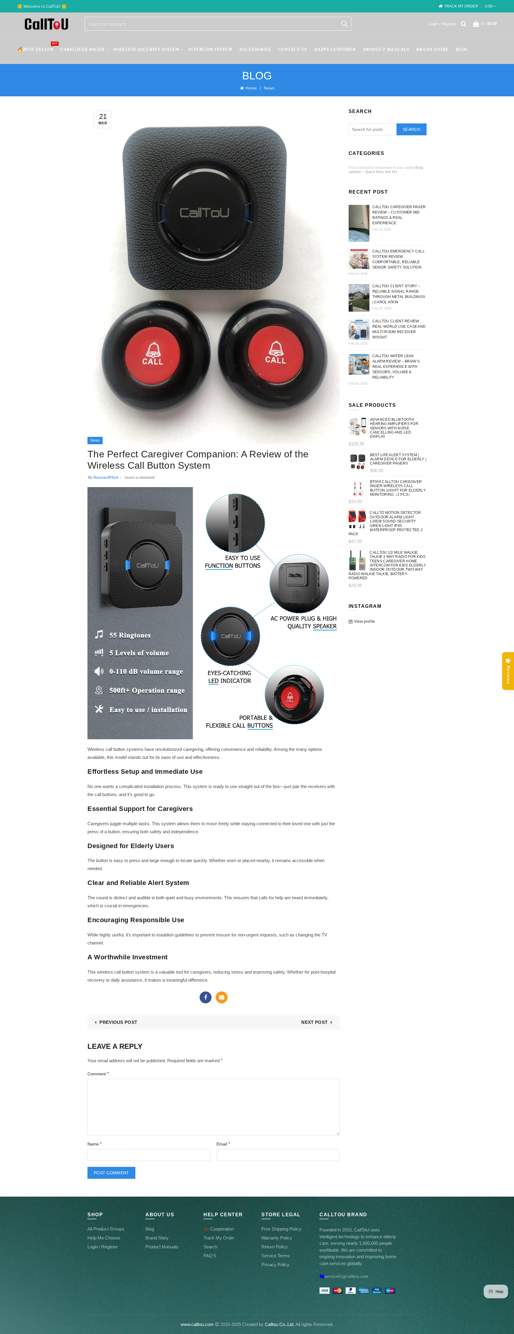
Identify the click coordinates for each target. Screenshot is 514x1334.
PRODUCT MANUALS (386, 49)
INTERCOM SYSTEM (210, 49)
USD (489, 6)
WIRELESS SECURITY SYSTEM (146, 49)
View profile (364, 621)
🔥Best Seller (37, 47)
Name (94, 1143)
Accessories (255, 49)
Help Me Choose (103, 1237)
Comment (98, 1073)
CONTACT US (292, 49)
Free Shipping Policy (281, 1228)
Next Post (314, 1022)
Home (251, 88)
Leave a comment (140, 477)
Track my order (461, 6)
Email (222, 997)
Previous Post (118, 1022)
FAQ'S (209, 1255)
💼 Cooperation (218, 1228)
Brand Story (157, 1237)
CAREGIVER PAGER (82, 49)
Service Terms (275, 1255)
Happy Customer (335, 49)
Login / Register (442, 24)
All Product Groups (105, 1228)
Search (344, 23)
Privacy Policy (275, 1264)
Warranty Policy (276, 1237)
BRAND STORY (432, 49)
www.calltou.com (197, 1324)
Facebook (205, 997)
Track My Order (218, 1237)
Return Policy (274, 1246)
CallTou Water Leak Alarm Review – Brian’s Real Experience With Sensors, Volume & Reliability (396, 366)
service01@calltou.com (346, 1276)
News (269, 88)
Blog (462, 49)
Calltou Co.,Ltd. (279, 1324)
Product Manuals (161, 1246)
